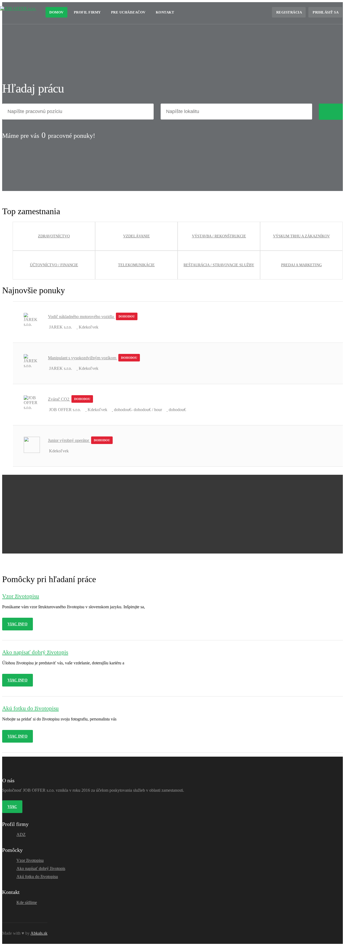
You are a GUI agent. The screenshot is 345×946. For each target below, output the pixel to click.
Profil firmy (87, 12)
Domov (56, 12)
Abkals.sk (38, 933)
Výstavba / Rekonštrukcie (219, 236)
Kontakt (165, 12)
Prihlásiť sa (326, 12)
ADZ (21, 834)
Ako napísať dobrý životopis (40, 868)
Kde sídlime (26, 902)
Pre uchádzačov (128, 12)
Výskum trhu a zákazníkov (301, 236)
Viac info (17, 624)
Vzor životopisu (30, 860)
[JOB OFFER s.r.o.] (18, 8)
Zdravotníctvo (54, 236)
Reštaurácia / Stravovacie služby (219, 265)
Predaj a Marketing (301, 265)
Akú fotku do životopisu (37, 876)
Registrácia (289, 12)
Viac (12, 807)
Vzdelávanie (136, 236)
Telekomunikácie (136, 265)
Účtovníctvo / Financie (54, 265)
